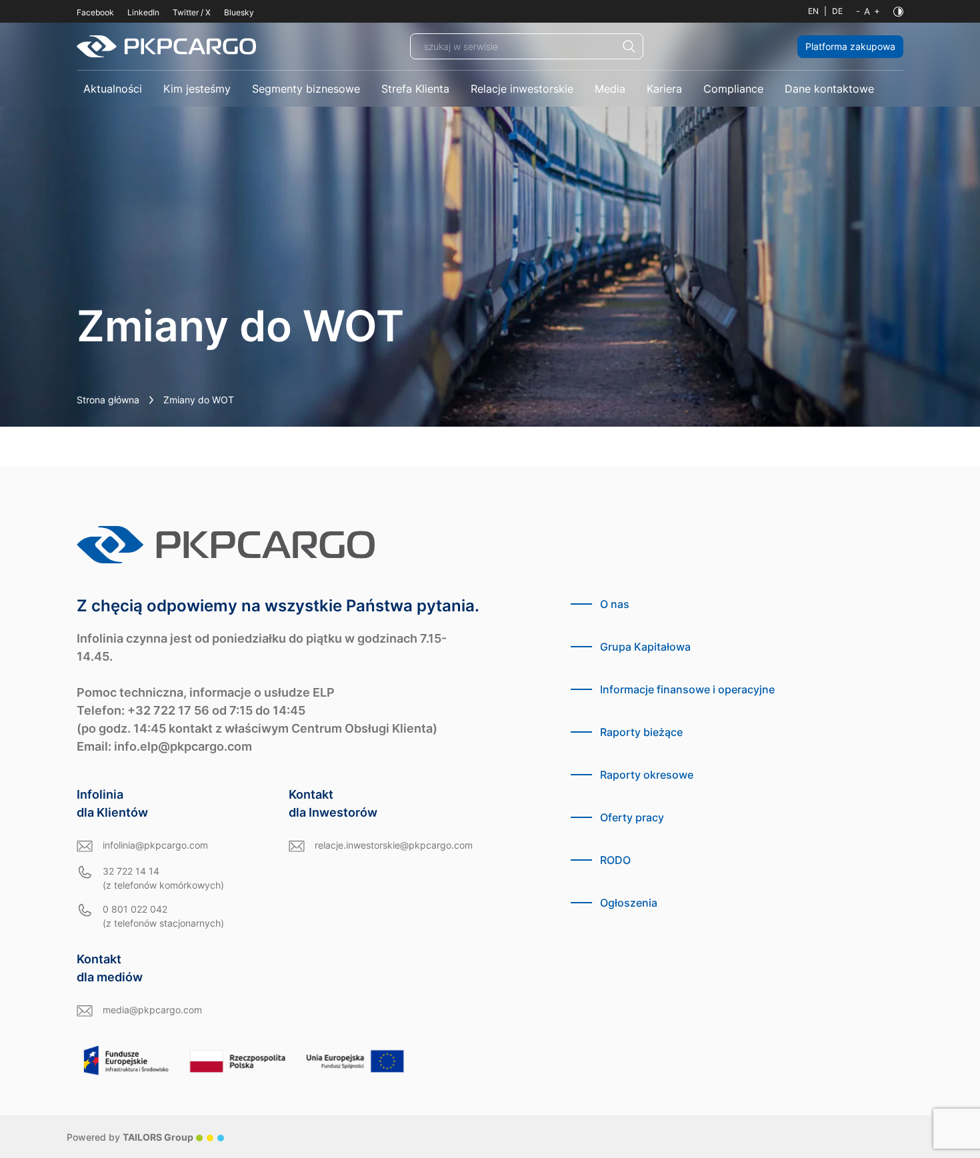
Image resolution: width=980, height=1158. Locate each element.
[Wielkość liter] (868, 11)
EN (813, 11)
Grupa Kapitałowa (645, 646)
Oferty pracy (632, 817)
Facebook (95, 12)
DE (837, 11)
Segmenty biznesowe (306, 88)
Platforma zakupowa (850, 46)
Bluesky (239, 12)
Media (610, 88)
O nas (614, 604)
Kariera (664, 88)
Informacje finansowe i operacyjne (687, 689)
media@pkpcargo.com (152, 1009)
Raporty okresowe (646, 774)
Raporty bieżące (641, 732)
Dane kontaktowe (829, 88)
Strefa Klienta (415, 88)
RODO (615, 860)
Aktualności (112, 88)
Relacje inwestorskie (522, 88)
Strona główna (108, 399)
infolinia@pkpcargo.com (155, 845)
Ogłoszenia (628, 902)
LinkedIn (143, 12)
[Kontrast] (898, 12)
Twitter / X (192, 12)
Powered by (130, 1137)
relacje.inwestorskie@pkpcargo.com (394, 845)
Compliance (733, 88)
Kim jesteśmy (197, 88)
